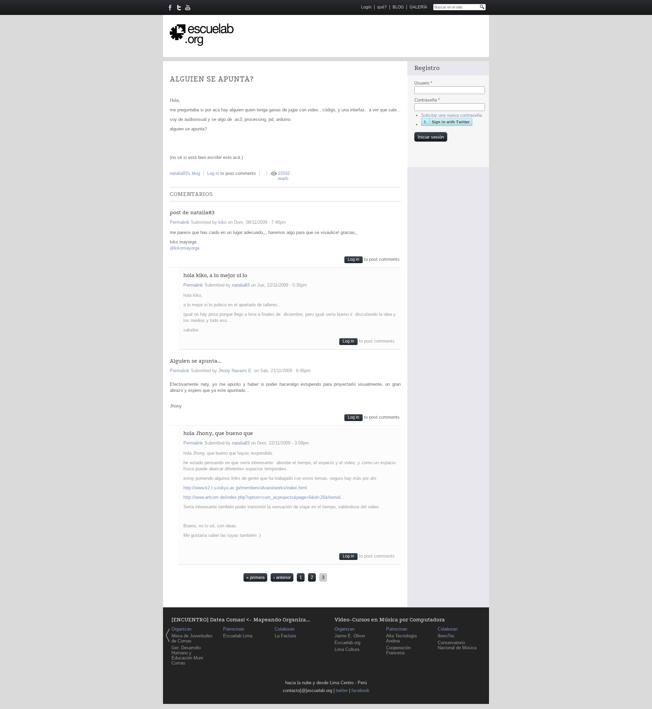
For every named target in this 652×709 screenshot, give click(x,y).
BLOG (398, 7)
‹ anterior (282, 577)
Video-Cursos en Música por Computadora (389, 620)
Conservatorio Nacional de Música (457, 645)
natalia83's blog (185, 173)
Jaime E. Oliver (349, 635)
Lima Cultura (346, 649)
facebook (360, 690)
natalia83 (241, 285)
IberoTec (446, 635)
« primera (255, 577)
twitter (342, 690)
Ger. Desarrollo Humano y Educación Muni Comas (187, 655)
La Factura (285, 635)
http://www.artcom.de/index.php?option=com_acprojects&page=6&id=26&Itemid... (263, 497)
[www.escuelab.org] (202, 43)
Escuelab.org (347, 642)
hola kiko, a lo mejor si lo (215, 275)
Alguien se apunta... (195, 361)
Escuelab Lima (237, 635)
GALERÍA (418, 7)
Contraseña (427, 100)
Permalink (179, 222)
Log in (213, 173)
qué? (382, 7)
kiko (222, 222)
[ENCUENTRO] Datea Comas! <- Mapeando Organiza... (240, 620)
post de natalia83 (192, 213)
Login (366, 7)
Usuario (423, 83)
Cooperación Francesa (398, 650)
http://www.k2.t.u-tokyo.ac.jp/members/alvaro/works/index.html (245, 487)
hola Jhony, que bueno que (218, 433)
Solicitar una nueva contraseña (451, 115)
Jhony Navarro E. (235, 370)
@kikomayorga (185, 248)
